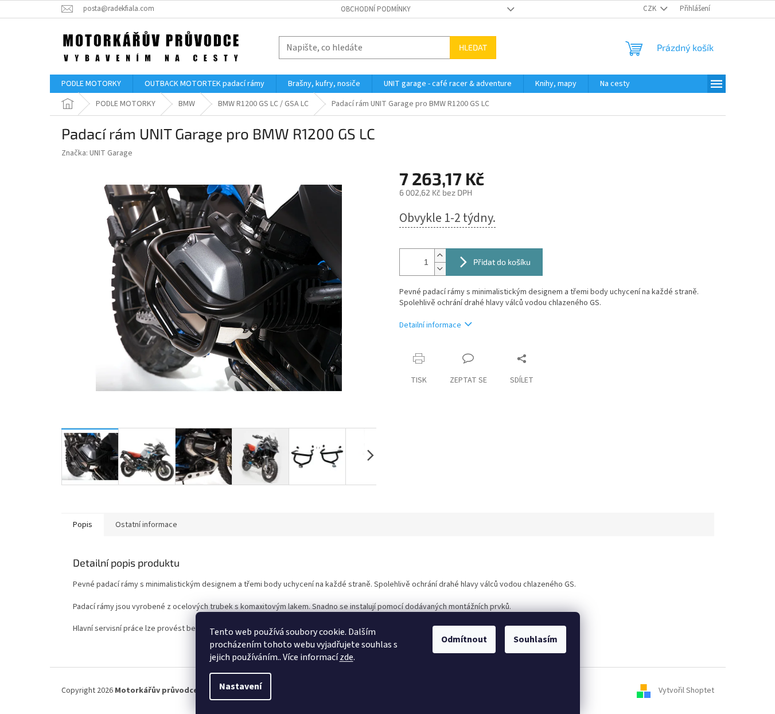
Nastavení (240, 686)
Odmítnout (464, 639)
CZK (650, 8)
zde (346, 657)
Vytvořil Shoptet (686, 690)
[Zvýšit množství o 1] (440, 255)
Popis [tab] (82, 524)
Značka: (97, 153)
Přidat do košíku (502, 262)
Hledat (473, 47)
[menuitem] (91, 84)
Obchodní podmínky (376, 9)
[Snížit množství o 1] (440, 268)
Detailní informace (430, 325)
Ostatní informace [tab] (146, 524)
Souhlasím (535, 639)
